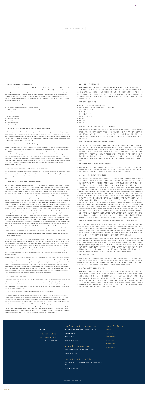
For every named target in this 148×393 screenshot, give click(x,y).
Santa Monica (110, 340)
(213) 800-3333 (65, 5)
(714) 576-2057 (73, 353)
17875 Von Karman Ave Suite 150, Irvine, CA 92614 (79, 349)
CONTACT (129, 5)
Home (75, 5)
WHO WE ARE (84, 5)
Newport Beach (110, 336)
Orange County (110, 343)
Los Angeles (109, 333)
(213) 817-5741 (73, 333)
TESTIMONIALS (110, 5)
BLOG (102, 5)
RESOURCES (120, 5)
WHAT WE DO (94, 5)
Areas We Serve (114, 326)
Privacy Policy (48, 334)
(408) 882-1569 (73, 368)
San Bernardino (110, 347)
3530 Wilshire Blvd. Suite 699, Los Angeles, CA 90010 (80, 329)
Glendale (108, 329)
